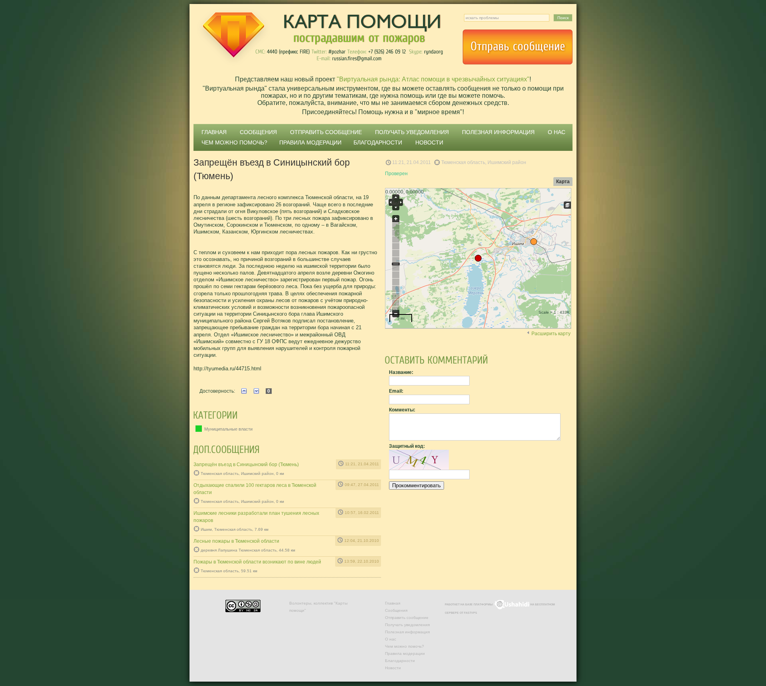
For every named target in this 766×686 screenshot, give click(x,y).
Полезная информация (498, 132)
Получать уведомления (412, 132)
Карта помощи (319, 38)
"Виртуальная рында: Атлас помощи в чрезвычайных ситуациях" (433, 79)
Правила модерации (310, 142)
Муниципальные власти (228, 429)
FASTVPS (470, 612)
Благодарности (377, 142)
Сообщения (258, 132)
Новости (429, 142)
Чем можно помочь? (234, 142)
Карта (563, 181)
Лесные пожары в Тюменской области (236, 541)
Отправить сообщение (517, 47)
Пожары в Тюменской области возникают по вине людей (257, 562)
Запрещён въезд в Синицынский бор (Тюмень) (246, 464)
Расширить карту (551, 333)
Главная (214, 132)
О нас (556, 132)
